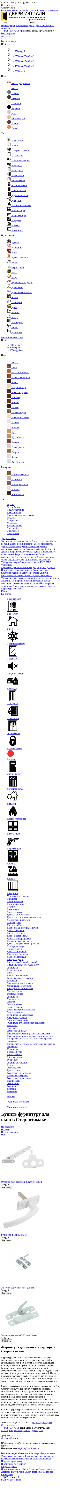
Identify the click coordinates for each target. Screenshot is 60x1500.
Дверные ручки (14, 1057)
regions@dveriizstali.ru (28, 1448)
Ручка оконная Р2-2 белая (14, 1235)
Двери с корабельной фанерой (40, 549)
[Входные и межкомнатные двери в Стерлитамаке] (23, 19)
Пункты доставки (47, 1469)
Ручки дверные (47, 567)
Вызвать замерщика (11, 1479)
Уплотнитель (52, 578)
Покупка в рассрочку (17, 1075)
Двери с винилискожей (21, 544)
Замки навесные (31, 583)
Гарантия (11, 1086)
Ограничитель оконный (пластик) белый (21, 1182)
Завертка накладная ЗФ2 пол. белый (19, 1335)
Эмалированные (15, 901)
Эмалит (11, 906)
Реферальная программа (13, 10)
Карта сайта (7, 1474)
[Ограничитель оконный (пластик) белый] (30, 1158)
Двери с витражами (11, 546)
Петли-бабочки (14, 1054)
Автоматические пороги (20, 570)
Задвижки (16, 573)
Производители (45, 1456)
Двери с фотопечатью (18, 935)
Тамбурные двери (10, 562)
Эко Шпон (12, 899)
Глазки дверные (25, 578)
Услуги (14, 1472)
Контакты (6, 594)
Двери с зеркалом (30, 546)
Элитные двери (23, 541)
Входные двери (8, 41)
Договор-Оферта (9, 1438)
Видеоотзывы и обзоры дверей (16, 1458)
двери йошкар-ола (45, 25)
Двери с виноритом (43, 544)
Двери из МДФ (14, 925)
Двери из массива (41, 541)
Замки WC (12, 1025)
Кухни (4, 591)
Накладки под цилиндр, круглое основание (28, 1033)
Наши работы (14, 1081)
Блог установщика (41, 1458)
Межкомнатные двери (12, 337)
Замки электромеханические (21, 1009)
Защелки (5, 580)
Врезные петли (14, 1052)
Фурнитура (6, 565)
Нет (3, 1134)
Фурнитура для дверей (12, 1456)
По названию (7, 1126)
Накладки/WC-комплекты (39, 575)
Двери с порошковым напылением (24, 917)
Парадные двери (16, 559)
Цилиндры (12, 1049)
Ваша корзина (8, 33)
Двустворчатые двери (25, 557)
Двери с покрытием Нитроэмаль (17, 551)
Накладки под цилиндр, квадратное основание (30, 1036)
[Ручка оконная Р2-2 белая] (30, 1211)
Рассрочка (31, 10)
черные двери (8, 25)
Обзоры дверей (14, 1067)
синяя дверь (7, 28)
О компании (13, 1083)
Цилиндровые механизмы (20, 1015)
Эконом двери (8, 541)
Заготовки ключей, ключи (35, 573)
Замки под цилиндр (17, 1030)
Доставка (11, 1089)
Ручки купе (12, 1059)
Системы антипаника (44, 586)
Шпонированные (15, 904)
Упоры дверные (9, 578)
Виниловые (13, 909)
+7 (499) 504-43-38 (10, 30)
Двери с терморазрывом (26, 554)
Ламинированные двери (19, 920)
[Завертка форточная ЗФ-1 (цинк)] (30, 1264)
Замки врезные (17, 580)
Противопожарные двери (37, 559)
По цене (5, 1129)
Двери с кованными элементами (24, 547)
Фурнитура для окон (11, 588)
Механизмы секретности (13, 575)
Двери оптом (13, 1070)
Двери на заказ (8, 538)
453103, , (22, 1430)
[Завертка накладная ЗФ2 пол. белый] (30, 1314)
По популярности (10, 1132)
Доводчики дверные (23, 586)
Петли (4, 570)
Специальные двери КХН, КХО (35, 562)
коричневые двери (25, 25)
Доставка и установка (47, 10)
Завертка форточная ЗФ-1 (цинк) (17, 1287)
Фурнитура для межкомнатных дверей (20, 567)
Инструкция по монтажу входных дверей (13, 1465)
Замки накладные (34, 580)
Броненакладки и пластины (21, 978)
